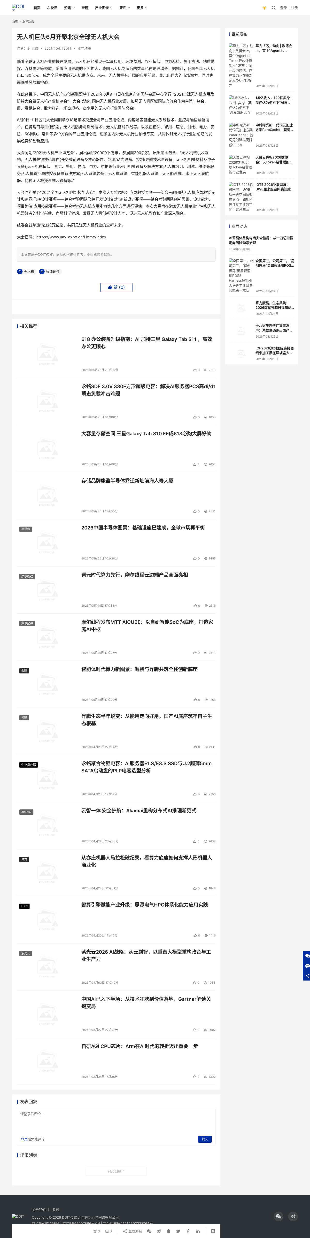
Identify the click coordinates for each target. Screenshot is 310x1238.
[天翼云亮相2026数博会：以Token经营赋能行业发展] (241, 165)
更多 (140, 8)
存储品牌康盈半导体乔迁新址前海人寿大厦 (127, 481)
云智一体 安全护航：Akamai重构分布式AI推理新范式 (138, 811)
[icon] (278, 1216)
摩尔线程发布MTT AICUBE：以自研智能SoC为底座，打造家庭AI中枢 (147, 625)
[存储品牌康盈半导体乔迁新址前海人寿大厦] (47, 495)
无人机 (29, 271)
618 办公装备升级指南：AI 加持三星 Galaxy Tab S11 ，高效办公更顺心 (146, 342)
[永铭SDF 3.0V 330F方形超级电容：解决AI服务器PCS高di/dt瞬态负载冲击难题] (47, 401)
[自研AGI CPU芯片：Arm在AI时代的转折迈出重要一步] (47, 1061)
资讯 (67, 8)
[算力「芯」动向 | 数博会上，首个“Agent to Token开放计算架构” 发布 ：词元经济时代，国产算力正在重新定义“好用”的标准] (241, 65)
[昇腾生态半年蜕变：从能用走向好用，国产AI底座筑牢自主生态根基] (47, 731)
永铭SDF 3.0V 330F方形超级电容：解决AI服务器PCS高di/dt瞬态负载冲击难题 (148, 390)
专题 (85, 8)
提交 (205, 1139)
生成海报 (134, 1231)
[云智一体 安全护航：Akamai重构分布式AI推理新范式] (47, 825)
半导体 (25, 529)
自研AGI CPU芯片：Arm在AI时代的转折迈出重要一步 (139, 1046)
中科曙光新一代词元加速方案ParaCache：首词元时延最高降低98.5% (275, 129)
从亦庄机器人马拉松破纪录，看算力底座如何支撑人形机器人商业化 (146, 861)
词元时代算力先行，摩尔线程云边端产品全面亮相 (134, 575)
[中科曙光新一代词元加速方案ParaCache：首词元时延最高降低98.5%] (241, 135)
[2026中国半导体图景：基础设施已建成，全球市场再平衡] (47, 542)
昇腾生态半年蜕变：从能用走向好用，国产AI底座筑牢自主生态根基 (146, 719)
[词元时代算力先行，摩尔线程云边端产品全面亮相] (47, 590)
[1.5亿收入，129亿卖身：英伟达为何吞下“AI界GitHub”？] (241, 105)
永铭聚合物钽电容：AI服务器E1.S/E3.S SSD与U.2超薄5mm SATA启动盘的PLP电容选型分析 (146, 767)
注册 (294, 8)
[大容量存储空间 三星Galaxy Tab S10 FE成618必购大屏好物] (47, 448)
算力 (24, 859)
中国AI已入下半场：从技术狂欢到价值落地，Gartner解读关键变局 (146, 1002)
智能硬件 (53, 271)
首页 (37, 8)
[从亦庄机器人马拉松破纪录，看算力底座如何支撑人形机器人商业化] (47, 872)
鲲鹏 (24, 670)
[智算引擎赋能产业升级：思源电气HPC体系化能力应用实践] (47, 919)
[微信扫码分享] (149, 1231)
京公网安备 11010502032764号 (128, 1223)
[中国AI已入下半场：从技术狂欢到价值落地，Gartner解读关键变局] (47, 1014)
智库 (122, 8)
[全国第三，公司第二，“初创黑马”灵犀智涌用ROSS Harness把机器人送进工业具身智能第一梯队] (241, 275)
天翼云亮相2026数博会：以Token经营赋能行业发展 (274, 162)
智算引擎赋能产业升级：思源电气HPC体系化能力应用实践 (144, 905)
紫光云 (25, 953)
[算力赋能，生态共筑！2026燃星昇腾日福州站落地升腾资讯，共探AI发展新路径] (241, 308)
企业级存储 (28, 765)
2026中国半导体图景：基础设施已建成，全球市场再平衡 (143, 528)
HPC (24, 906)
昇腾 (24, 717)
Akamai (26, 812)
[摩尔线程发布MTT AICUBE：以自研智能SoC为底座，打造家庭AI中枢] (47, 637)
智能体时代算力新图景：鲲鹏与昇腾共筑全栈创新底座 (139, 669)
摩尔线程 (27, 576)
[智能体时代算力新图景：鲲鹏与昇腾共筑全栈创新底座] (47, 684)
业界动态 (84, 48)
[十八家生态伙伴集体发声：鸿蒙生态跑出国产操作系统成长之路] (241, 330)
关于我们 (39, 1210)
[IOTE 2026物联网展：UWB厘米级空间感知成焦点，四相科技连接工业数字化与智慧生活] (241, 197)
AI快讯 (52, 8)
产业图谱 (102, 8)
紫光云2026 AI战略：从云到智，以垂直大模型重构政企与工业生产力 (146, 955)
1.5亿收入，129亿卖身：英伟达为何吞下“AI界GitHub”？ (274, 102)
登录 (283, 8)
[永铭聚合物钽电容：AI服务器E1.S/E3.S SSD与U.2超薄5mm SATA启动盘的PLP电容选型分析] (47, 778)
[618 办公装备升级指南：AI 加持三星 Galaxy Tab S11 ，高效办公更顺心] (47, 354)
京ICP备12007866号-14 (81, 1223)
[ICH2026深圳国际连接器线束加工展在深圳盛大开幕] (241, 353)
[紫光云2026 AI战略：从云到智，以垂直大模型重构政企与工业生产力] (47, 967)
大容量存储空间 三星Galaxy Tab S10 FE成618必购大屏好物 (146, 434)
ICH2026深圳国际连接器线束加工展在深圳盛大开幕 (275, 353)
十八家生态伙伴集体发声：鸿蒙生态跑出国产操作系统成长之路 (274, 330)
